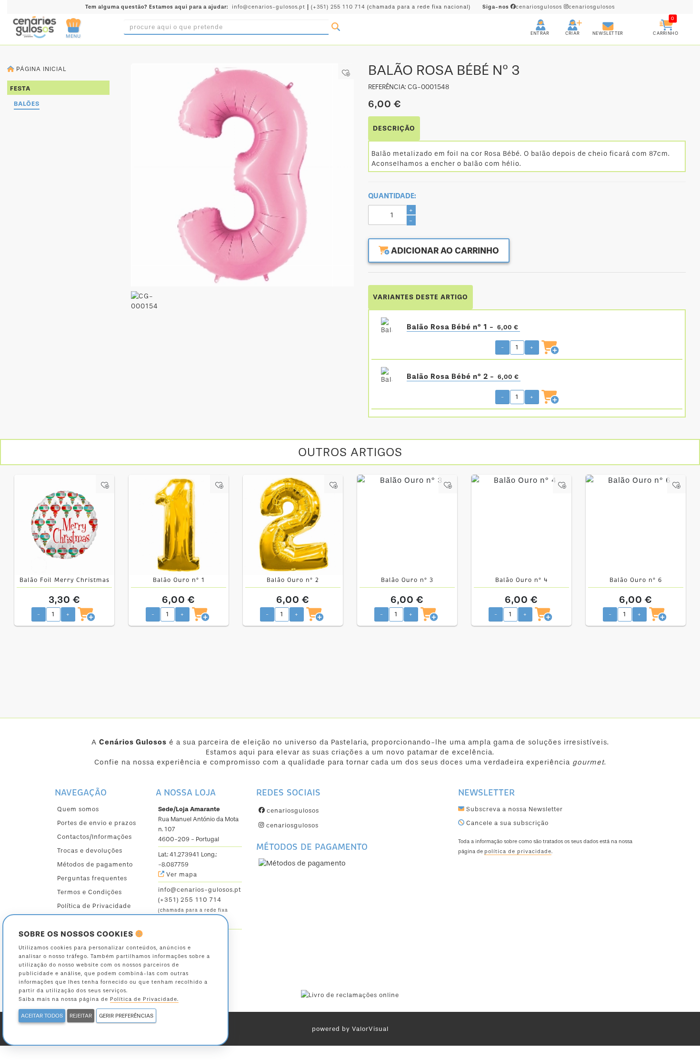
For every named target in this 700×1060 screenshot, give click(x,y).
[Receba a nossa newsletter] (598, 21)
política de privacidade (517, 851)
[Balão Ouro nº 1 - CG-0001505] (179, 525)
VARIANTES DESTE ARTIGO (420, 297)
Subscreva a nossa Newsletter (513, 809)
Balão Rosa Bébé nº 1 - (463, 327)
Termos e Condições (89, 892)
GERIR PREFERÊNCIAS (126, 1015)
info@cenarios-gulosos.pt (268, 7)
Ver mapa (180, 874)
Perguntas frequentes (92, 878)
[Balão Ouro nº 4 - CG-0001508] (521, 525)
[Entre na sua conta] (532, 21)
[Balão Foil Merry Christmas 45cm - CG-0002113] (64, 525)
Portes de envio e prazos (96, 822)
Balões (27, 103)
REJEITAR (81, 1015)
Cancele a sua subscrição (506, 822)
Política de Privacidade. (144, 999)
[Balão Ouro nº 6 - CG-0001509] (636, 525)
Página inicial (40, 68)
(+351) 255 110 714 (338, 7)
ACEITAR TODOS (42, 1015)
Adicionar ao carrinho (444, 250)
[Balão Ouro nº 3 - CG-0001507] (407, 525)
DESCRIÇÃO (394, 128)
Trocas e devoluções (89, 850)
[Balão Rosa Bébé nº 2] (386, 376)
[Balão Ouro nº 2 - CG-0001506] (293, 525)
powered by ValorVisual (350, 1028)
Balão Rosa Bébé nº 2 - (463, 376)
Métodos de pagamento (95, 864)
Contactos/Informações (94, 836)
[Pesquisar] (336, 27)
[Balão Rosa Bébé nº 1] (386, 326)
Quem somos (78, 809)
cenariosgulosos (523, 7)
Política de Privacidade (94, 905)
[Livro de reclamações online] (350, 994)
